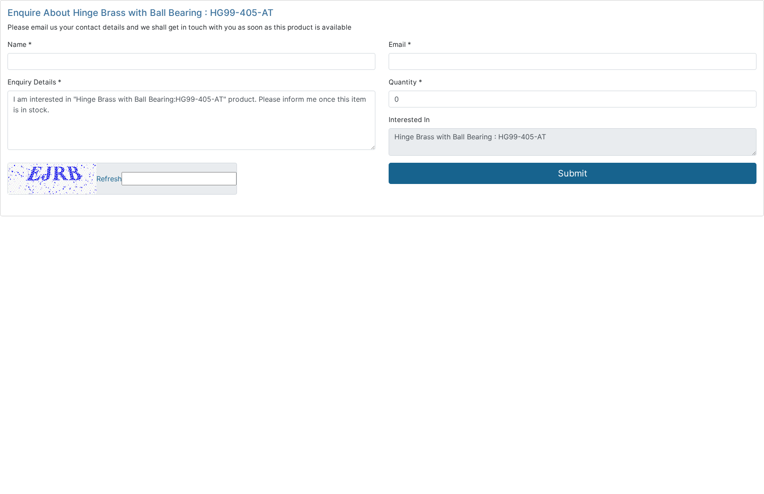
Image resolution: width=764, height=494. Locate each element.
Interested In (409, 119)
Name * (20, 44)
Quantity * (405, 82)
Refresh (109, 178)
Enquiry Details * (34, 82)
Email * (400, 44)
